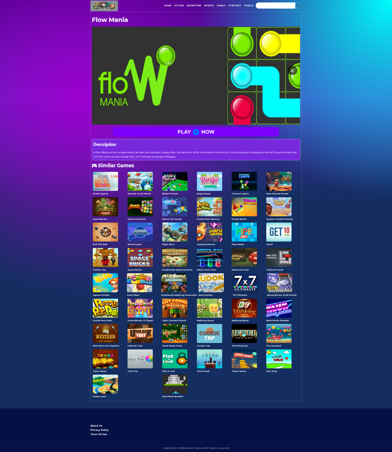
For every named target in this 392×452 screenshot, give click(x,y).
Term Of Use (98, 434)
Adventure (194, 5)
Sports (209, 5)
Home (167, 5)
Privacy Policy (99, 430)
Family (221, 5)
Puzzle (248, 5)
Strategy (234, 5)
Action (179, 5)
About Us (96, 425)
